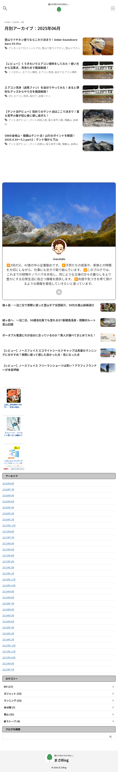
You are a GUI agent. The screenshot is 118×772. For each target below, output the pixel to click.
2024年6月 (8, 609)
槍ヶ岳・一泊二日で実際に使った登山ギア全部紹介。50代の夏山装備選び (48, 305)
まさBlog (61, 760)
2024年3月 (8, 627)
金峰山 (74, 144)
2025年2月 (8, 567)
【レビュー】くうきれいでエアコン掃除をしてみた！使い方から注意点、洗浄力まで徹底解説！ (42, 66)
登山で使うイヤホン (53, 48)
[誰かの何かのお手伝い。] (59, 11)
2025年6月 (8, 543)
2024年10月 (9, 585)
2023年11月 (9, 651)
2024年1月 (8, 639)
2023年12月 (9, 645)
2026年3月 (8, 507)
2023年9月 (8, 663)
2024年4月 (8, 621)
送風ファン (44, 96)
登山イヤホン (72, 48)
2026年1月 (8, 519)
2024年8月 (8, 597)
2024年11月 (9, 579)
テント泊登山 (37, 144)
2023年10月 (9, 657)
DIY (10, 96)
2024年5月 (8, 615)
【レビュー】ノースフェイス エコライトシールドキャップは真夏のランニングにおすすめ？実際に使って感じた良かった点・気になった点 (49, 352)
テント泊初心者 (38, 120)
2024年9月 (8, 591)
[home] (59, 292)
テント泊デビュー (18, 120)
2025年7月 (8, 537)
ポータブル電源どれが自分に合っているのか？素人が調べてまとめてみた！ (49, 335)
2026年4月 (8, 501)
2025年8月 (8, 531)
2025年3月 (8, 561)
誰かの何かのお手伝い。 (64, 755)
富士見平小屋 (55, 120)
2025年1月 (8, 573)
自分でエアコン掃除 (66, 72)
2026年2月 (8, 513)
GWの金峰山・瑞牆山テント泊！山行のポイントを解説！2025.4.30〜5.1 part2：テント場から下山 (40, 137)
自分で (33, 96)
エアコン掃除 (29, 72)
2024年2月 (8, 633)
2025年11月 (9, 525)
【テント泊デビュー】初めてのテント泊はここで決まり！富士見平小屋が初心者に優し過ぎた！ (42, 113)
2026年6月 (8, 495)
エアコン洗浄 (45, 72)
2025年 (15, 22)
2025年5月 (8, 549)
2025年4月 (8, 555)
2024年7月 (8, 603)
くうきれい (15, 72)
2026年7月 (8, 489)
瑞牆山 (68, 120)
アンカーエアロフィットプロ (24, 48)
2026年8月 (8, 483)
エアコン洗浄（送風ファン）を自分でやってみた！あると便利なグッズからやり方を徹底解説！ (42, 89)
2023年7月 (8, 669)
